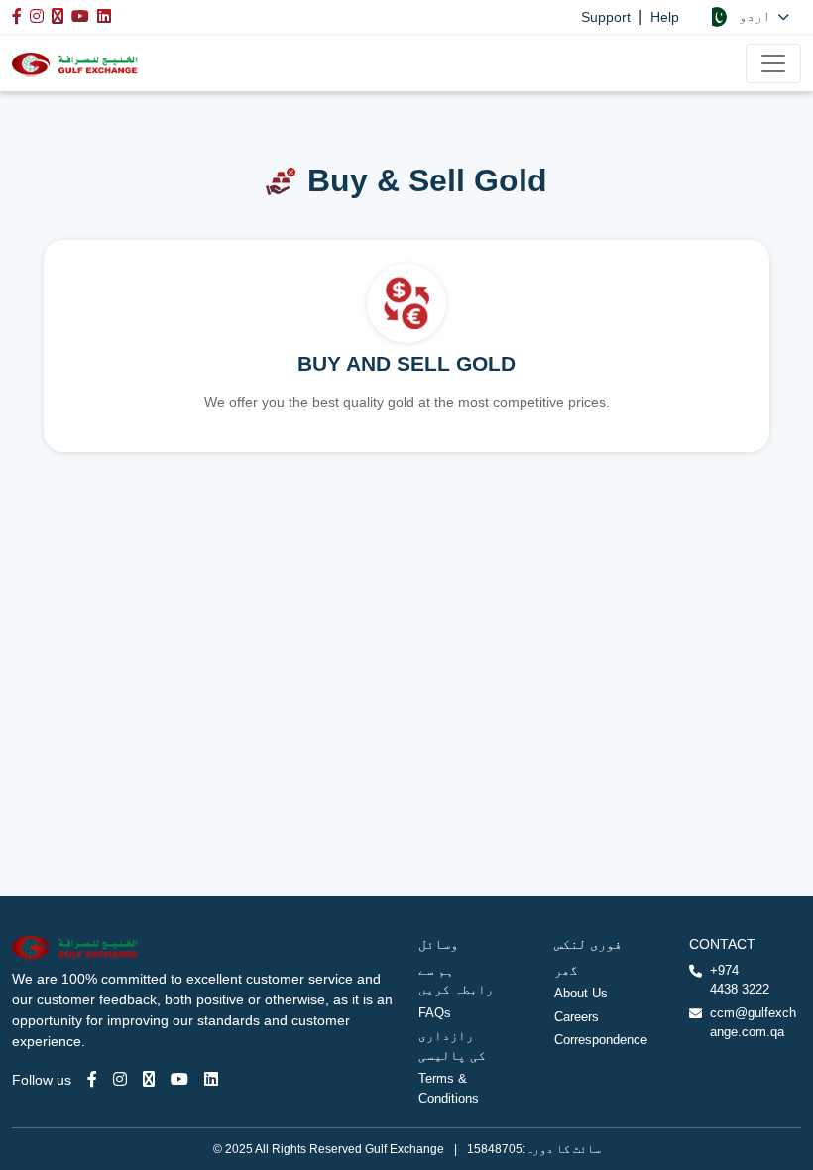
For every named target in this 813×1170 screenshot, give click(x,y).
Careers (576, 1016)
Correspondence (600, 1039)
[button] (748, 16)
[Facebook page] (92, 1079)
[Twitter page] (149, 1079)
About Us (581, 993)
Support (606, 17)
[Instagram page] (120, 1079)
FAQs (434, 1012)
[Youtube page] (179, 1079)
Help (664, 17)
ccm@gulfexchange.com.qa (753, 1022)
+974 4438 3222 (739, 980)
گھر (566, 970)
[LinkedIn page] (211, 1079)
